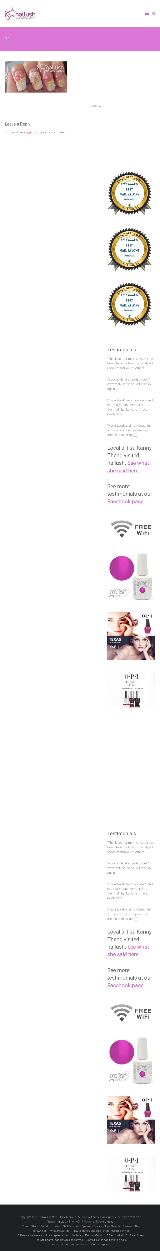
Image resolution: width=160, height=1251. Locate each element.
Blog (137, 1226)
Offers (34, 1226)
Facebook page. (126, 501)
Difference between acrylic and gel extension (43, 1235)
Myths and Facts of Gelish (87, 1235)
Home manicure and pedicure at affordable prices (81, 1244)
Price (25, 1226)
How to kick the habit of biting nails (106, 1239)
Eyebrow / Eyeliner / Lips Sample (101, 1226)
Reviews (127, 1226)
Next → (96, 106)
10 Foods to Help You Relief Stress (125, 1235)
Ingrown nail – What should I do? (51, 1230)
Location (55, 1226)
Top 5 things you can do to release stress (59, 1239)
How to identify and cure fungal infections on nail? (101, 1230)
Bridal (44, 1226)
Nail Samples (71, 1226)
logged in (30, 132)
